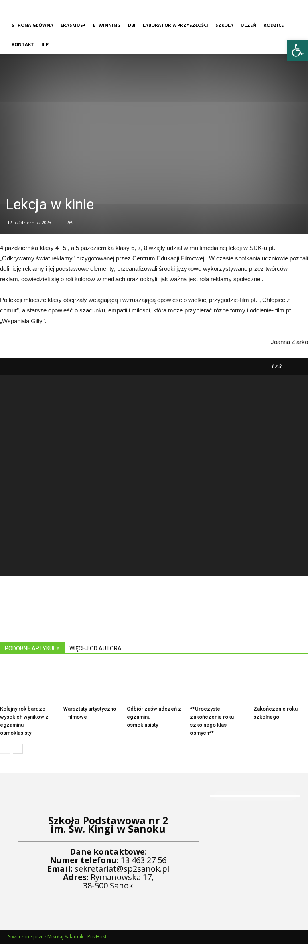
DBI (132, 25)
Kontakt (23, 44)
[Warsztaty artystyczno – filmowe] (90, 683)
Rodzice (273, 25)
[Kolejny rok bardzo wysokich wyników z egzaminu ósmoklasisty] (27, 683)
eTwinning (107, 25)
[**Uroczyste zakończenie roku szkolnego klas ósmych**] (217, 683)
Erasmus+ (73, 25)
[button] (297, 50)
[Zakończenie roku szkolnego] (280, 683)
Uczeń (248, 25)
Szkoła (224, 25)
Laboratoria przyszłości (175, 25)
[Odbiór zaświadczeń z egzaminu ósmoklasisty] (154, 683)
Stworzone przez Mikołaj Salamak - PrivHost (57, 936)
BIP (45, 44)
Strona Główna (32, 25)
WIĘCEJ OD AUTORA (95, 648)
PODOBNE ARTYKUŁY (32, 648)
